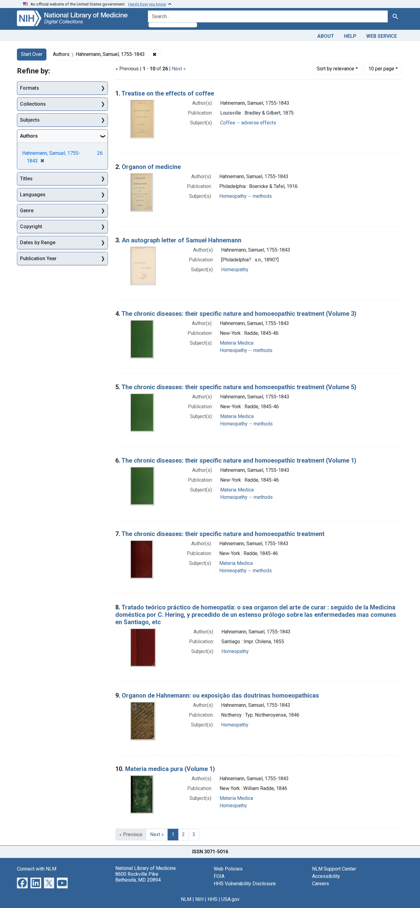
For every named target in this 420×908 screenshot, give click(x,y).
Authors (29, 136)
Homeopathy (234, 269)
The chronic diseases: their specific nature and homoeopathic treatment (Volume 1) (238, 460)
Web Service (381, 36)
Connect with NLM (36, 869)
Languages (33, 195)
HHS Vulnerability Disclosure (245, 883)
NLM (186, 899)
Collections (33, 104)
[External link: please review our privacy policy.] (22, 882)
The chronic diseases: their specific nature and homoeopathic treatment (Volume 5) (238, 387)
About (325, 36)
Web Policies (228, 869)
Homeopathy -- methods (245, 196)
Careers (320, 883)
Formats (29, 88)
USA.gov (230, 899)
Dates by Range (37, 242)
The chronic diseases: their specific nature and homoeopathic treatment (222, 534)
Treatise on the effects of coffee (167, 93)
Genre (27, 210)
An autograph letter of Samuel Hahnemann (181, 240)
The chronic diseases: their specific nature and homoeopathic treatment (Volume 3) (238, 313)
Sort (335, 69)
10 (381, 68)
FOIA (219, 876)
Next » (179, 69)
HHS (212, 899)
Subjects (30, 120)
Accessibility (326, 876)
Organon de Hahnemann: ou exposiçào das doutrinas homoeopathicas (220, 695)
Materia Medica (236, 343)
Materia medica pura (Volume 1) (170, 769)
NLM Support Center (334, 869)
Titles (26, 179)
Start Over (31, 54)
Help (350, 36)
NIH (199, 899)
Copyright (31, 226)
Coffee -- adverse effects (248, 123)
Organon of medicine (151, 166)
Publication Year (38, 258)
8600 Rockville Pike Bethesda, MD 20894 (138, 877)
